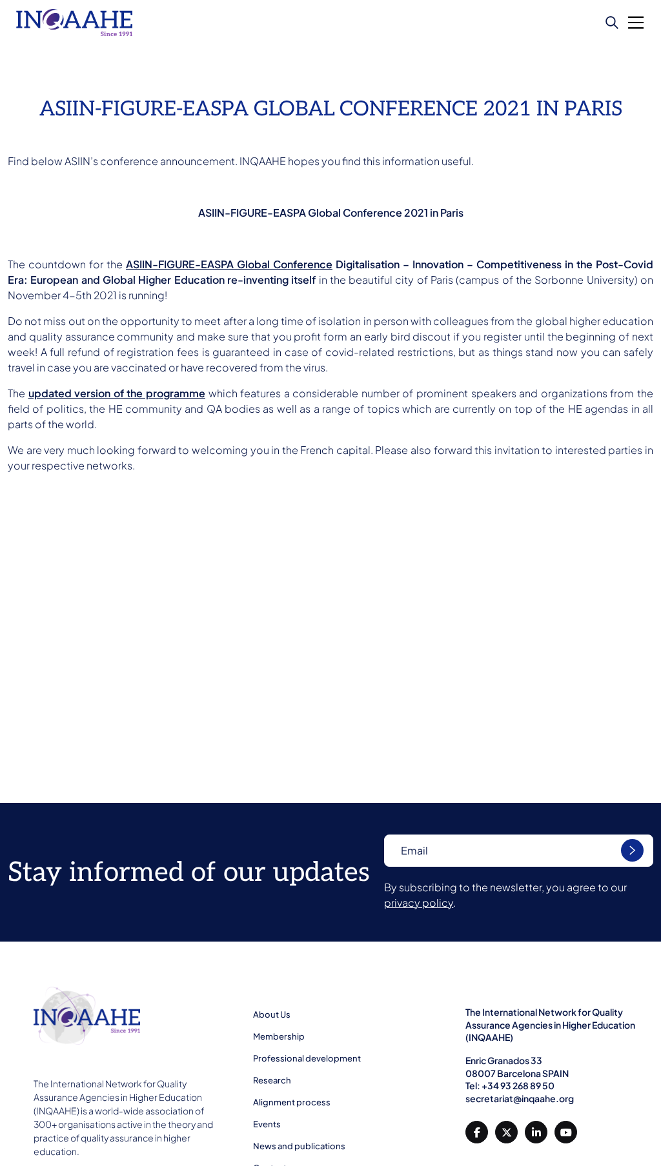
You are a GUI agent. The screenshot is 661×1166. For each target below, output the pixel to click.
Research (272, 1080)
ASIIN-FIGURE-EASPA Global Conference (229, 264)
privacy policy (418, 902)
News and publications (299, 1146)
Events (267, 1124)
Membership (279, 1036)
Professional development (307, 1058)
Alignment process (291, 1102)
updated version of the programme (116, 393)
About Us (271, 1014)
